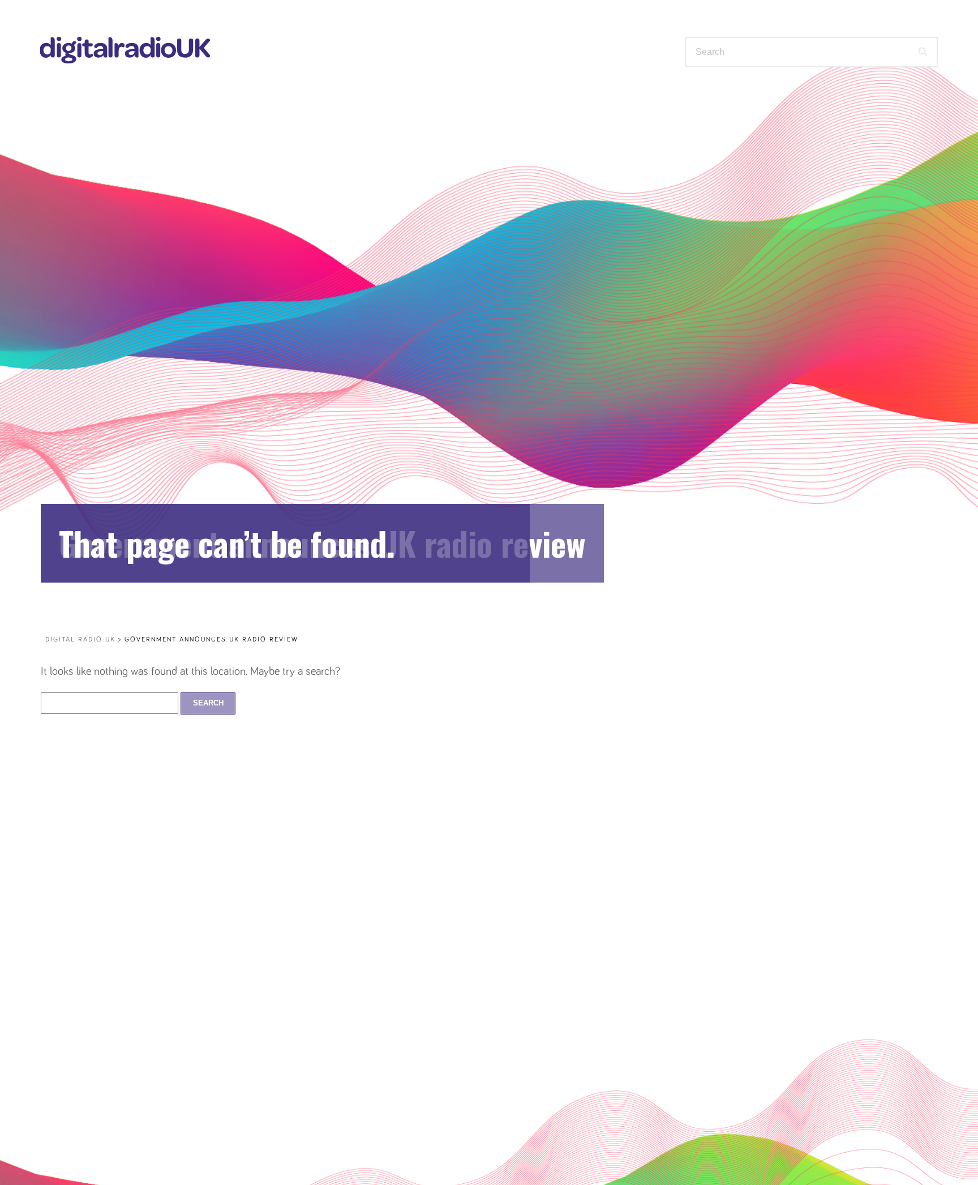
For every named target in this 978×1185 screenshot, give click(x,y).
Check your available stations (811, 99)
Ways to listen (308, 98)
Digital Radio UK (80, 639)
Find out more (621, 98)
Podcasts (510, 98)
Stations (418, 98)
